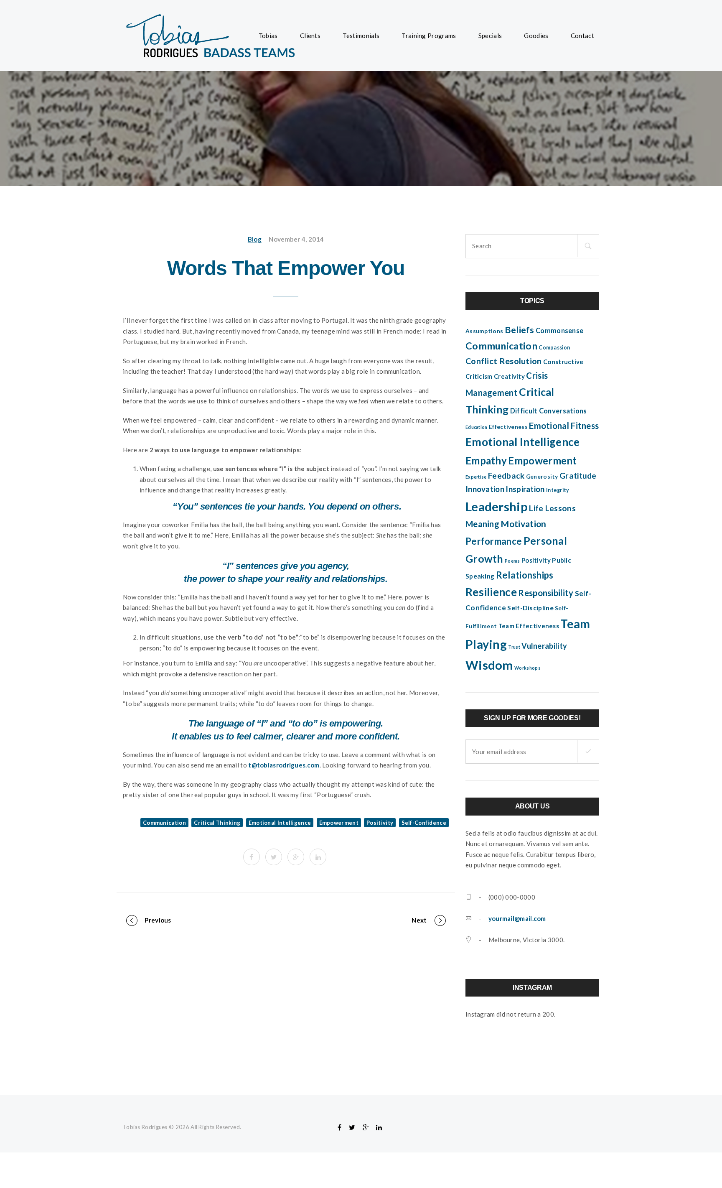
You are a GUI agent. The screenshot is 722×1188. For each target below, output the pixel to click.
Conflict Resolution (503, 361)
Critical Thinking (217, 822)
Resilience (491, 592)
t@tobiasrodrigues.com (283, 765)
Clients (310, 35)
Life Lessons (552, 508)
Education (476, 427)
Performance (493, 541)
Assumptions (484, 331)
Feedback (506, 475)
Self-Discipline (530, 608)
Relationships (525, 575)
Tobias (268, 35)
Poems (512, 560)
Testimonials (361, 35)
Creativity (509, 376)
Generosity (542, 476)
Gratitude (578, 475)
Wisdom (489, 665)
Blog (255, 239)
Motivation (523, 523)
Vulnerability (544, 645)
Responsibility (545, 593)
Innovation (484, 489)
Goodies (536, 35)
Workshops (527, 667)
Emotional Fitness (564, 426)
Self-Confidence (424, 822)
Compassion (554, 347)
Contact (582, 35)
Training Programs (429, 35)
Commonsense (559, 330)
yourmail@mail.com (517, 918)
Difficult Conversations (548, 411)
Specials (490, 35)
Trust (514, 647)
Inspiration (525, 489)
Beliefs (519, 329)
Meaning (482, 524)
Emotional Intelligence (280, 822)
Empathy (486, 460)
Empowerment (338, 822)
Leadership (496, 506)
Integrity (557, 490)
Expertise (476, 476)
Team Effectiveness (528, 626)
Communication (164, 822)
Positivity (379, 822)
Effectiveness (508, 426)
